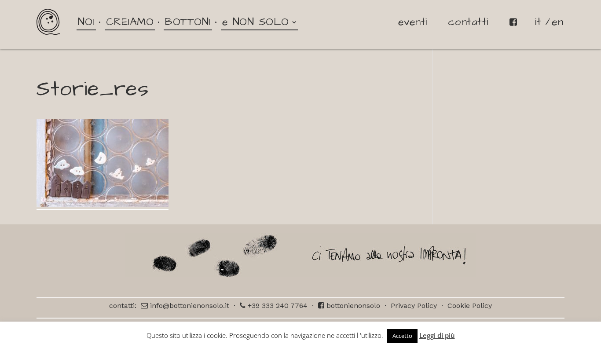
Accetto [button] (402, 336)
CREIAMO (130, 22)
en (557, 22)
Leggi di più (437, 335)
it (538, 22)
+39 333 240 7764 (277, 305)
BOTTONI (188, 22)
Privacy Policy (414, 305)
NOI (86, 22)
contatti (468, 22)
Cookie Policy (469, 305)
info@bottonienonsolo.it (188, 305)
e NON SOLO (255, 22)
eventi (412, 22)
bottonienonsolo (352, 305)
